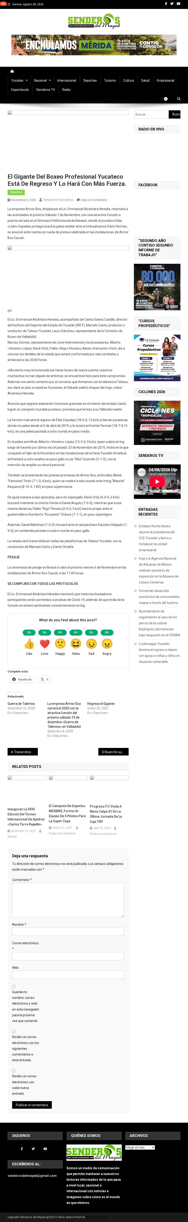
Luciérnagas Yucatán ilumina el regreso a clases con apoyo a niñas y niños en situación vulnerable (159, 653)
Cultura (128, 80)
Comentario (22, 880)
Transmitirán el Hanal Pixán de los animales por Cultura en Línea (26, 752)
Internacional (66, 80)
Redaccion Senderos (58, 200)
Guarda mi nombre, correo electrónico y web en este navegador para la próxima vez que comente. (25, 1006)
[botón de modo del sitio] (168, 99)
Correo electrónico (25, 946)
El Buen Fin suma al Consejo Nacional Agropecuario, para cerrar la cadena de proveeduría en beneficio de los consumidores (115, 752)
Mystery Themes (96, 1217)
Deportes (90, 80)
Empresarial (165, 80)
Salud (145, 80)
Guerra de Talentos (21, 703)
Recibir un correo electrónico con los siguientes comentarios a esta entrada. (25, 1048)
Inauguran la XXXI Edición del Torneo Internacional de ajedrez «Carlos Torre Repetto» (26, 816)
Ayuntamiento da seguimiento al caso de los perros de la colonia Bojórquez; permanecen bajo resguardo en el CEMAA (159, 623)
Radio (66, 90)
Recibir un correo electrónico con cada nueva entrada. (24, 1084)
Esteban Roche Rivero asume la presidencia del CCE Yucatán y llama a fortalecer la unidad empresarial (157, 538)
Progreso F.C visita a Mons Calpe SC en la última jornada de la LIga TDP (106, 814)
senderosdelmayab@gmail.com (32, 1176)
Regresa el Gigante (101, 703)
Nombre (19, 924)
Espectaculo (20, 90)
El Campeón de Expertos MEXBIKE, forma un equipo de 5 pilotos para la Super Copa (67, 813)
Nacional (40, 80)
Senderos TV (45, 90)
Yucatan (17, 80)
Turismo (110, 80)
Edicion (12, 836)
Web (15, 967)
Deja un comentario (94, 200)
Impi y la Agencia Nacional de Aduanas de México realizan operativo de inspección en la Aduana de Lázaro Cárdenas (158, 570)
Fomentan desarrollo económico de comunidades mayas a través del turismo (159, 597)
